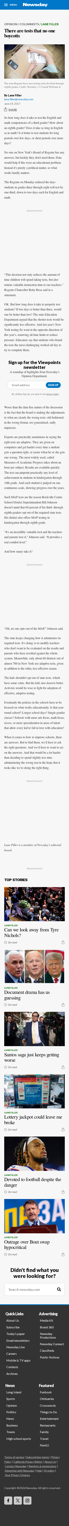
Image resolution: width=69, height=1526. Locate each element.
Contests (12, 1367)
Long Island (13, 1392)
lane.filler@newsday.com (18, 99)
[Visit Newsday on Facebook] (8, 1501)
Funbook (46, 1392)
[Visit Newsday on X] (18, 1501)
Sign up (53, 385)
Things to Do (48, 1412)
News (10, 1418)
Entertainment (49, 1418)
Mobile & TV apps (18, 1360)
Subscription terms (37, 1457)
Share (12, 109)
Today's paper (15, 1334)
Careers (11, 1353)
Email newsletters (18, 1340)
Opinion (10, 24)
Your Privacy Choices (17, 1475)
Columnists (29, 24)
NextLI (44, 1445)
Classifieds (47, 1350)
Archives (12, 1373)
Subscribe (13, 1327)
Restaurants (48, 1425)
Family (44, 1432)
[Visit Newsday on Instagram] (27, 1501)
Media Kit (46, 1320)
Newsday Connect (52, 1344)
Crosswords (48, 1405)
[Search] (59, 1289)
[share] (63, 942)
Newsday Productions (48, 1335)
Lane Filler (50, 24)
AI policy (49, 1470)
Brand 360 (47, 1327)
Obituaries (47, 1398)
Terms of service (14, 1457)
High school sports (18, 1438)
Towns (10, 1432)
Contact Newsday (15, 1466)
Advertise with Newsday (19, 1470)
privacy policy (52, 393)
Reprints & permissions (42, 1466)
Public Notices (49, 1357)
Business (12, 1425)
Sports (10, 1398)
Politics (11, 1412)
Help (39, 1470)
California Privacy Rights (27, 1461)
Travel (44, 1438)
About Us (12, 1320)
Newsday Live (15, 1347)
